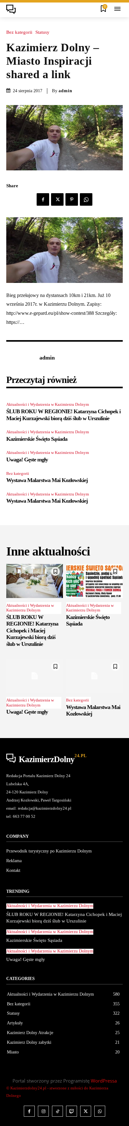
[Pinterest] (71, 199)
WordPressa (104, 1081)
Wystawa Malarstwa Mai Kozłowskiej (47, 480)
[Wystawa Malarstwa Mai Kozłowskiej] (94, 676)
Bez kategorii (19, 32)
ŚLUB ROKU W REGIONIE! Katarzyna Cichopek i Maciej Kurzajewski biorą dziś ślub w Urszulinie (32, 630)
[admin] (21, 358)
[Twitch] (71, 1111)
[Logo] (12, 9)
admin (65, 90)
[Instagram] (43, 1111)
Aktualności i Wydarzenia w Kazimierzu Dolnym (47, 404)
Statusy (42, 32)
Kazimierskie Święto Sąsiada (36, 439)
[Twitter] (57, 199)
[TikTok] (57, 1111)
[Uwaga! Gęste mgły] (34, 676)
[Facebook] (43, 199)
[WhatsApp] (86, 199)
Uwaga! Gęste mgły (27, 459)
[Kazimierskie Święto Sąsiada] (94, 581)
